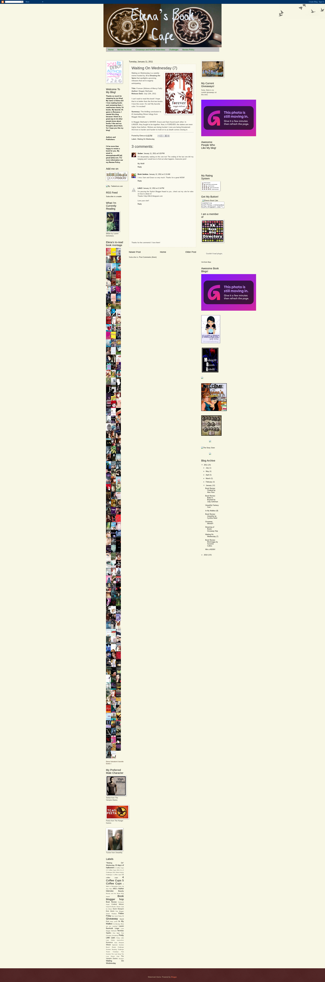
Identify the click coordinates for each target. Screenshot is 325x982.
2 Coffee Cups (119, 868)
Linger (117, 928)
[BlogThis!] (161, 136)
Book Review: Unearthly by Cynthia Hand (211, 516)
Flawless (114, 913)
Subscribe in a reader (114, 196)
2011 (206, 465)
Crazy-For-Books (111, 906)
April (208, 475)
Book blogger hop (115, 898)
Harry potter (114, 921)
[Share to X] (163, 136)
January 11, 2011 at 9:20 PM (154, 153)
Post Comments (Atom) (148, 257)
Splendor (115, 945)
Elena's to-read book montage (114, 244)
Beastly (121, 891)
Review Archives (124, 50)
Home (110, 50)
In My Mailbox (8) (211, 511)
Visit (206, 262)
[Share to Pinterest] (168, 136)
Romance (109, 942)
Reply (140, 167)
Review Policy (188, 50)
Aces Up (121, 886)
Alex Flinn (109, 888)
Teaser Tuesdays (112, 951)
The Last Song (116, 954)
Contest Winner (117, 904)
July (207, 468)
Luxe (122, 928)
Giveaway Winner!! (209, 522)
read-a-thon (120, 940)
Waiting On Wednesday (146, 139)
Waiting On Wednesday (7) (211, 535)
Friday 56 (121, 916)
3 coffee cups (117, 874)
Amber (140, 153)
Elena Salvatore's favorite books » (115, 762)
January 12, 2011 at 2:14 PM (153, 188)
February (209, 482)
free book (115, 916)
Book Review (111, 902)
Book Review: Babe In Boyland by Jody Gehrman (211, 499)
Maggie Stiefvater (111, 930)
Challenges (173, 50)
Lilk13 (140, 188)
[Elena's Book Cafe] (210, 200)
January (209, 485)
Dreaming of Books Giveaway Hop (211, 529)
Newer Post (135, 252)
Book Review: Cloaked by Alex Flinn (210, 490)
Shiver (108, 945)
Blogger (174, 977)
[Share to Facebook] (166, 136)
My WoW (141, 164)
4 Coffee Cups (115, 879)
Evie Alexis (110, 911)
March (208, 478)
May (207, 471)
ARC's (115, 889)
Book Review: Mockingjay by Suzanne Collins (211, 543)
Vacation (121, 958)
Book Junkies (143, 174)
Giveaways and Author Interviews (150, 50)
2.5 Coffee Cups (111, 870)
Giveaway (112, 918)
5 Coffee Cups (115, 882)
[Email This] (159, 136)
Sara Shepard (119, 942)
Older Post (190, 252)
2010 (206, 555)
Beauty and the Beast (113, 893)
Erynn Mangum (118, 909)
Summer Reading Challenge (115, 949)
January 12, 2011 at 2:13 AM (159, 174)
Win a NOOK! (210, 549)
